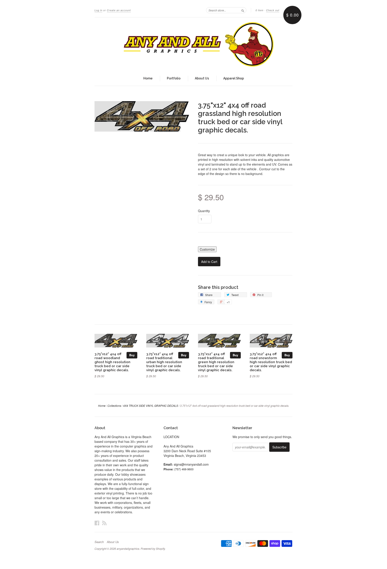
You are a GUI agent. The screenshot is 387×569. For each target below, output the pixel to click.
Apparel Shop (233, 78)
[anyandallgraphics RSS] (104, 522)
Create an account (119, 10)
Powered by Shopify (153, 548)
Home (148, 78)
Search (99, 541)
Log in (98, 10)
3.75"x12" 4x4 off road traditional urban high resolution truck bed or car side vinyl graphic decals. (164, 362)
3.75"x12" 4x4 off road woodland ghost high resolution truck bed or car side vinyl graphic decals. (112, 362)
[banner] (193, 44)
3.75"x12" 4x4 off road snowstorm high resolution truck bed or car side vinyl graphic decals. (271, 362)
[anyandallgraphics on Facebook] (97, 522)
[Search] (242, 10)
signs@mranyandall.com (191, 464)
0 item (259, 10)
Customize (207, 249)
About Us (202, 78)
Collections (114, 405)
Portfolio (174, 78)
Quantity (204, 210)
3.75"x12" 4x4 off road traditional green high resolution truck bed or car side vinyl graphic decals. (216, 362)
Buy (132, 355)
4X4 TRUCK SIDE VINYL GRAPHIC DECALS (150, 405)
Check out (272, 10)
